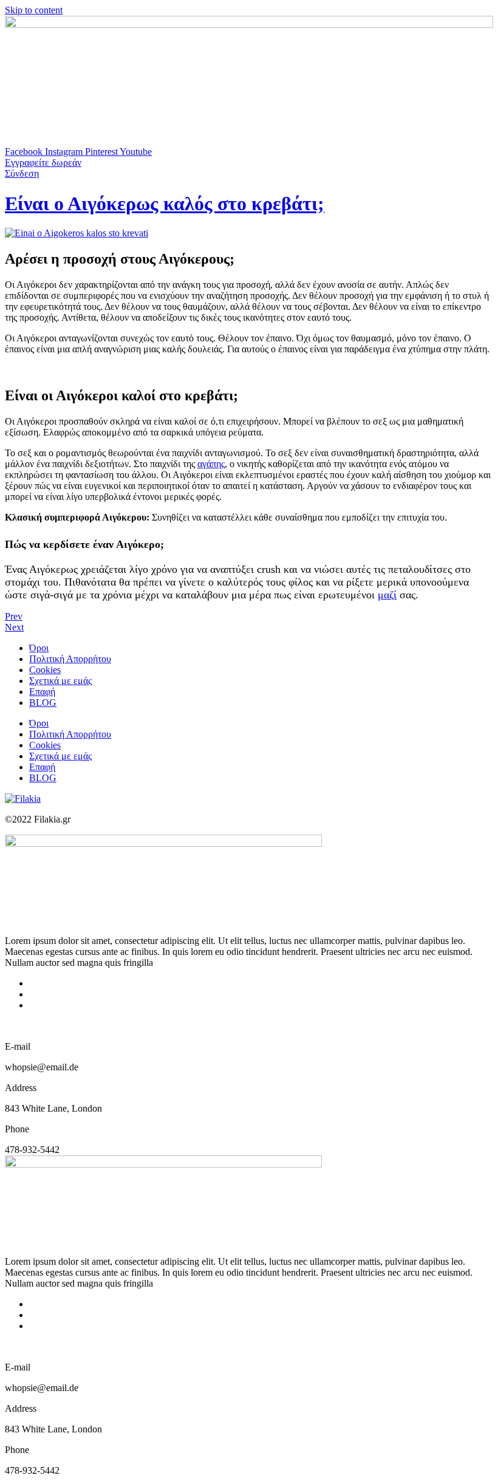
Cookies (45, 670)
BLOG (42, 702)
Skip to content (34, 10)
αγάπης (211, 464)
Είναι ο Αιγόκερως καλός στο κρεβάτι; (164, 203)
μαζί (387, 595)
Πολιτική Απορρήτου (70, 659)
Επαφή (42, 691)
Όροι (39, 648)
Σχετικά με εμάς (60, 681)
